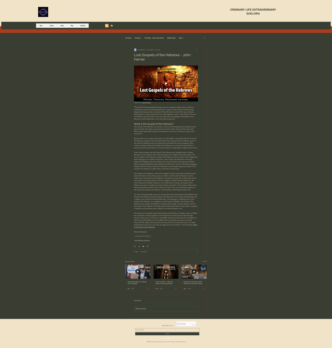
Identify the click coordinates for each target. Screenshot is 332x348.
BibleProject (171, 38)
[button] (204, 38)
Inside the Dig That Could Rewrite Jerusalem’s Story (193, 282)
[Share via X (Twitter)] (139, 246)
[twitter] (168, 338)
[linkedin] (166, 338)
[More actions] (197, 50)
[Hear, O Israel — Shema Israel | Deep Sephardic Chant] (166, 272)
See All (205, 261)
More (181, 38)
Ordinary (138, 38)
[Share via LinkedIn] (143, 246)
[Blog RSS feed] (107, 26)
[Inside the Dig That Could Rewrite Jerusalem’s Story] (194, 272)
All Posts (128, 38)
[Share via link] (147, 246)
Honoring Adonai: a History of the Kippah (137, 282)
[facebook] (163, 338)
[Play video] (166, 83)
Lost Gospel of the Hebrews (142, 236)
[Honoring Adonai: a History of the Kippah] (137, 272)
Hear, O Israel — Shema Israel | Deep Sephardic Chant (164, 282)
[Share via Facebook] (135, 246)
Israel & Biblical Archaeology (142, 240)
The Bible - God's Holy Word (154, 38)
